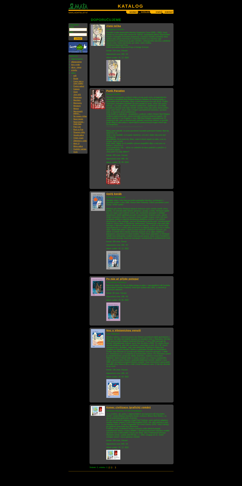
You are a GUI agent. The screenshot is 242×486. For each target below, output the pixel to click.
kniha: (71, 27)
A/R (74, 76)
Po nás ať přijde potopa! (122, 278)
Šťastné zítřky (79, 132)
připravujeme (76, 62)
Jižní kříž (77, 95)
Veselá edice (78, 135)
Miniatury (77, 106)
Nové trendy (78, 119)
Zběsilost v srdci (80, 141)
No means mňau (80, 116)
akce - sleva (76, 67)
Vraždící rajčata (79, 149)
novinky (133, 12)
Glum (75, 92)
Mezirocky (77, 103)
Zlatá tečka (113, 26)
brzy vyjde (75, 65)
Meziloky (77, 100)
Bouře (75, 79)
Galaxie (76, 89)
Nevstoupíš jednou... (78, 112)
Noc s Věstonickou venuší (123, 330)
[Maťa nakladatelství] (78, 52)
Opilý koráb (114, 193)
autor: (71, 32)
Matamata (77, 97)
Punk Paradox (115, 90)
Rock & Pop (78, 129)
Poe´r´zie (77, 127)
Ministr (76, 109)
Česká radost (78, 86)
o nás (158, 12)
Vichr (75, 152)
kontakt (169, 12)
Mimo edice (78, 146)
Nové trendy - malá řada (78, 123)
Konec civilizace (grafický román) (128, 407)
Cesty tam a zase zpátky (78, 82)
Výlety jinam (78, 138)
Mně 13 (76, 143)
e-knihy (74, 70)
